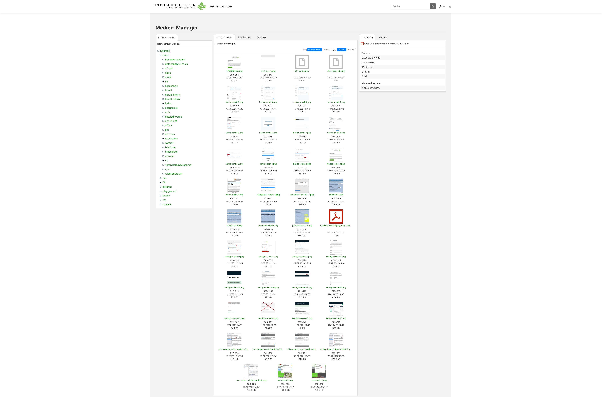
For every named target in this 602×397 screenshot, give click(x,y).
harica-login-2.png (302, 164)
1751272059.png (234, 71)
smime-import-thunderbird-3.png (268, 349)
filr (166, 81)
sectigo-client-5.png (234, 287)
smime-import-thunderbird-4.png (302, 349)
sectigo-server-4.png (268, 318)
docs (165, 55)
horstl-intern (172, 99)
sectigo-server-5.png (302, 318)
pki (167, 129)
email (168, 77)
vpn (167, 169)
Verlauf (383, 37)
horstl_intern (172, 94)
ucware (169, 156)
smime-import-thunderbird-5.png (336, 349)
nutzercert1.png (336, 194)
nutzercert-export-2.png (302, 194)
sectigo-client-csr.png (268, 287)
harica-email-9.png (234, 164)
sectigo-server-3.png (234, 318)
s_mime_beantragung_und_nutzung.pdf (338, 225)
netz (167, 112)
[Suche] (433, 6)
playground (169, 191)
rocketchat (171, 138)
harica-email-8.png (336, 133)
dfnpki (169, 68)
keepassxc (171, 107)
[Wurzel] (165, 50)
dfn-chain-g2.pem (336, 71)
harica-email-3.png (302, 102)
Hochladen (244, 37)
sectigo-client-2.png (268, 256)
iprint (168, 103)
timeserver (171, 151)
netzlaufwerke (173, 116)
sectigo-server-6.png (336, 318)
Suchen (261, 37)
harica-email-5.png (234, 133)
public (166, 195)
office (168, 125)
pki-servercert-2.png (302, 225)
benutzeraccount (175, 59)
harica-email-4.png (336, 102)
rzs (164, 199)
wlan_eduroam (173, 173)
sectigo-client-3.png (302, 256)
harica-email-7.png (302, 133)
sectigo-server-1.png (302, 287)
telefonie (170, 147)
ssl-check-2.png (319, 380)
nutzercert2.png (234, 225)
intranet (167, 186)
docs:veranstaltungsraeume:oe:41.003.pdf (386, 43)
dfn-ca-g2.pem (302, 71)
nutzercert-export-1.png (268, 194)
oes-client (171, 121)
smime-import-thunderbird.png (251, 380)
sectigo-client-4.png (336, 256)
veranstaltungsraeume (178, 164)
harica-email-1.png (234, 102)
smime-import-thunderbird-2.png (235, 349)
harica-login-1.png (268, 164)
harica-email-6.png (268, 133)
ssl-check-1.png (285, 380)
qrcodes (170, 134)
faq (164, 178)
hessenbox (171, 85)
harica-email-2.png (268, 102)
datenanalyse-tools (176, 63)
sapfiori (169, 142)
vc (166, 160)
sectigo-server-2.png (336, 287)
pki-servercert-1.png (268, 225)
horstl (168, 90)
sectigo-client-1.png (234, 256)
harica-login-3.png (336, 164)
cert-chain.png (268, 71)
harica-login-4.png (234, 194)
